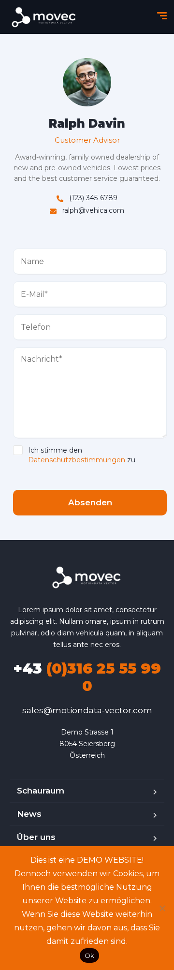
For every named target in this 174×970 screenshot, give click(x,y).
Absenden (90, 502)
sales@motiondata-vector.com (87, 710)
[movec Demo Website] (44, 17)
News (29, 814)
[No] (162, 908)
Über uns (36, 837)
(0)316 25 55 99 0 (87, 677)
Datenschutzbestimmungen (76, 460)
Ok (90, 955)
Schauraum (40, 790)
